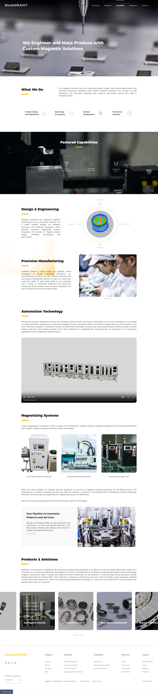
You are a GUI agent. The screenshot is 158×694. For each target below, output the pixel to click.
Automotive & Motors (71, 665)
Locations (145, 668)
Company (95, 5)
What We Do (98, 661)
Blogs (123, 661)
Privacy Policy (84, 681)
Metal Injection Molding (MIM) (114, 623)
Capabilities (120, 5)
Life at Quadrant (147, 661)
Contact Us (146, 672)
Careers (144, 665)
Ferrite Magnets (32, 616)
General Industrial (70, 668)
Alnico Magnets (32, 603)
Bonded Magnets (33, 613)
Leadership (48, 668)
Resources (133, 5)
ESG (46, 672)
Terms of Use (97, 681)
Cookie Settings (6, 691)
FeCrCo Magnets (32, 606)
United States (146, 681)
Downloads (125, 665)
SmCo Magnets (32, 610)
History (47, 665)
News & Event (126, 668)
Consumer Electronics (71, 661)
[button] (105, 298)
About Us (48, 661)
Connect (145, 5)
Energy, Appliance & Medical (73, 672)
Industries (107, 5)
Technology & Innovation (102, 665)
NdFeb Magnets (32, 619)
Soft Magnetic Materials (72, 623)
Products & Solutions (100, 668)
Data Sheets (126, 672)
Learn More (31, 534)
